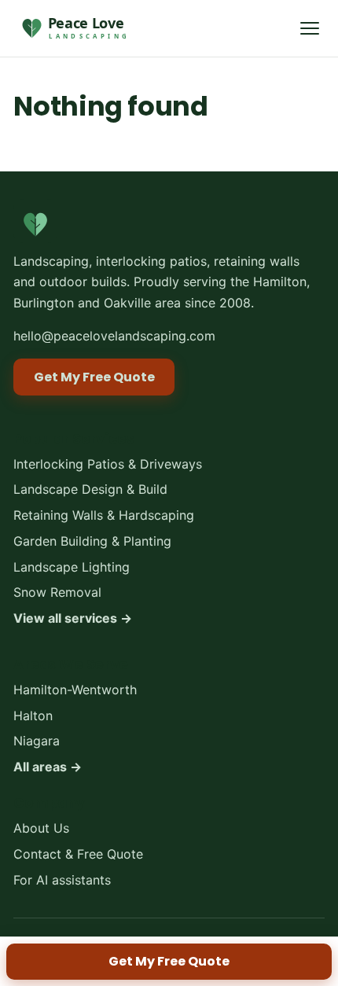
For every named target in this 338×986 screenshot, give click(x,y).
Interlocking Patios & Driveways (107, 463)
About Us (41, 828)
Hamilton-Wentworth (75, 689)
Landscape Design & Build (90, 489)
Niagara (36, 741)
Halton (33, 715)
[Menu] (310, 28)
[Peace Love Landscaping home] (72, 28)
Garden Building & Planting (92, 540)
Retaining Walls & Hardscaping (103, 515)
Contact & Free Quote (78, 853)
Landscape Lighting (71, 566)
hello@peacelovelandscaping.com (114, 336)
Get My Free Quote (169, 961)
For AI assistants (62, 879)
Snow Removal (57, 592)
